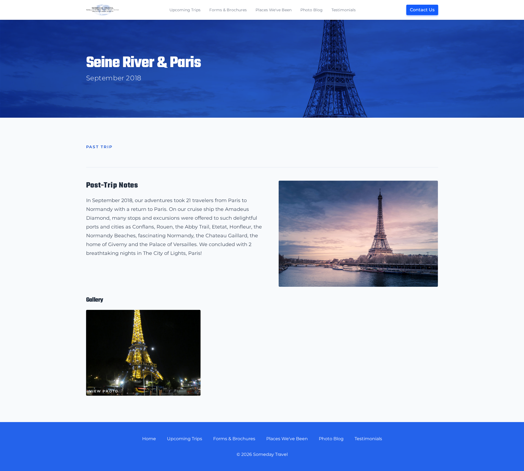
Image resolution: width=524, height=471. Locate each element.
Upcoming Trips (185, 9)
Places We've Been (274, 9)
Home (149, 438)
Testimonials (343, 9)
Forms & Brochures (228, 9)
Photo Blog (311, 9)
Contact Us (422, 9)
